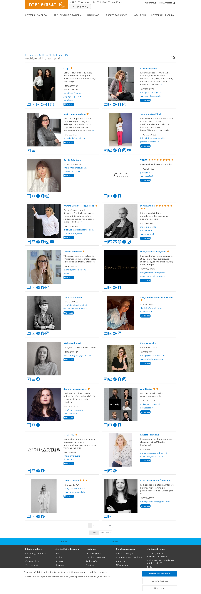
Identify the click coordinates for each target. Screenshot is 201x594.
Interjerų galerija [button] (36, 15)
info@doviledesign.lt (150, 92)
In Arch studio (147, 206)
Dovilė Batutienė (72, 160)
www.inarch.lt (147, 234)
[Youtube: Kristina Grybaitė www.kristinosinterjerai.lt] (52, 244)
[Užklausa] (29, 106)
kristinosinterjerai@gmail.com (79, 230)
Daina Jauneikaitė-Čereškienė (155, 480)
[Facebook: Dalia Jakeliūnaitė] (43, 335)
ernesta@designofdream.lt (153, 453)
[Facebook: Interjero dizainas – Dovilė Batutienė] (43, 198)
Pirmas (93, 533)
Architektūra (92, 561)
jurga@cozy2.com (73, 96)
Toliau (109, 525)
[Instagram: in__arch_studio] (129, 244)
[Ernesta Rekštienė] (120, 450)
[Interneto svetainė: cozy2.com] (43, 106)
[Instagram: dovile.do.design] (124, 106)
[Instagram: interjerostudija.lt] (47, 198)
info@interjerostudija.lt (75, 168)
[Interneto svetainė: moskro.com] (38, 289)
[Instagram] (47, 289)
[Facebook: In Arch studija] (124, 244)
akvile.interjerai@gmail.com (77, 355)
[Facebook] (43, 289)
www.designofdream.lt (151, 456)
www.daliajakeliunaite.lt (75, 309)
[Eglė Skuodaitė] (120, 358)
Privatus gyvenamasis (35, 553)
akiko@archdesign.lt (150, 404)
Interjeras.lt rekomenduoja (129, 557)
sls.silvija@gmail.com (151, 308)
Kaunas (59, 561)
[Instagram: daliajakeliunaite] (47, 335)
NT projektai (122, 565)
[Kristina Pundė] (44, 496)
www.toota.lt (146, 176)
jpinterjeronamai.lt (149, 142)
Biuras (28, 557)
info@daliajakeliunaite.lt (76, 305)
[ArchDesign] (120, 404)
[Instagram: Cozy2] (52, 106)
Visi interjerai (31, 565)
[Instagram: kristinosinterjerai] (47, 244)
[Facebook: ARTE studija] (38, 381)
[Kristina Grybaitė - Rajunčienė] (44, 221)
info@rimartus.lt (72, 456)
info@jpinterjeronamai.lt (152, 138)
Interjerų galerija (33, 549)
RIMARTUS (69, 435)
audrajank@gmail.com (75, 138)
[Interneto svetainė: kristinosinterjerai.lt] (38, 244)
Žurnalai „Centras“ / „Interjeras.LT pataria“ (157, 554)
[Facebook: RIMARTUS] (43, 473)
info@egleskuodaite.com (152, 355)
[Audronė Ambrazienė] (44, 129)
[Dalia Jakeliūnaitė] (44, 313)
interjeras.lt (30, 55)
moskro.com (70, 273)
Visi (57, 553)
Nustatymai (160, 588)
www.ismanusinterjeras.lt (152, 276)
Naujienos (91, 549)
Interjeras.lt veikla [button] (162, 15)
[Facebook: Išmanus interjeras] (120, 289)
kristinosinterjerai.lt (73, 233)
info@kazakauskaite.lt (74, 410)
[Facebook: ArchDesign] (120, 427)
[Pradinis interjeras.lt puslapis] (46, 4)
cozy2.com (69, 100)
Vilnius (58, 557)
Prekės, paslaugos (125, 549)
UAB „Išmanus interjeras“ (153, 251)
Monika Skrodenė (73, 251)
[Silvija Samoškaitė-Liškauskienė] (120, 313)
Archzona (140, 15)
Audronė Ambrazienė (75, 114)
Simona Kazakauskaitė (75, 389)
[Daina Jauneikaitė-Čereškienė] (120, 496)
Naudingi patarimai (95, 557)
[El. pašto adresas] (34, 106)
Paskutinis (105, 533)
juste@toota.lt (147, 172)
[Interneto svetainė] (115, 106)
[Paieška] (172, 58)
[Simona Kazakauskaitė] (44, 404)
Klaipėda (59, 565)
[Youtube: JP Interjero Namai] (129, 152)
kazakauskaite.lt (71, 413)
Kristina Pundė (71, 480)
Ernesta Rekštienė (149, 435)
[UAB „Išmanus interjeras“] (120, 267)
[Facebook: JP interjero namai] (120, 152)
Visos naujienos (93, 553)
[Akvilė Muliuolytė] (44, 358)
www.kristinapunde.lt (74, 492)
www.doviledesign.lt (150, 96)
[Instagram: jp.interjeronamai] (124, 152)
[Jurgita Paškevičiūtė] (120, 129)
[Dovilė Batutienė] (44, 175)
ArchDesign (146, 389)
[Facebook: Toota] (120, 198)
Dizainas (90, 565)
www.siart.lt (146, 311)
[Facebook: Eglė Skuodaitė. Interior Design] (120, 381)
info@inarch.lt (147, 230)
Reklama (64, 541)
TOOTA (143, 160)
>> (162, 84)
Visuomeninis (32, 561)
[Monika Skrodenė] (44, 267)
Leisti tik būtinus (160, 581)
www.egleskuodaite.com (152, 359)
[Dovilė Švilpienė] (120, 84)
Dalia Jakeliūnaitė (73, 297)
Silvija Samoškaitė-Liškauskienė (156, 297)
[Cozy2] (44, 84)
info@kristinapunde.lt (74, 488)
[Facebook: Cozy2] (47, 106)
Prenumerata (165, 3)
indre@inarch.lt (148, 227)
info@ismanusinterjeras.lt (153, 273)
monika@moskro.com (75, 270)
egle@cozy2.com (72, 93)
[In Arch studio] (120, 221)
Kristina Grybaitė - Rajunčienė (79, 206)
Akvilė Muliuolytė (72, 343)
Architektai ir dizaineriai (68, 15)
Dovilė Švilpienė (148, 68)
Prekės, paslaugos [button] (117, 15)
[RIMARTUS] (44, 450)
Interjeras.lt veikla (155, 549)
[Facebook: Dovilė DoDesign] (120, 106)
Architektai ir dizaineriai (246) (53, 55)
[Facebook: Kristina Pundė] (43, 518)
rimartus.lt (69, 459)
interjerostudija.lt (72, 171)
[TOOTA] (120, 175)
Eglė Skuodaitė (148, 343)
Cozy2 (67, 68)
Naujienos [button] (93, 15)
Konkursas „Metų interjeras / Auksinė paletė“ (160, 561)
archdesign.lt (146, 408)
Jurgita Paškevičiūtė (150, 114)
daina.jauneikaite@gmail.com (155, 501)
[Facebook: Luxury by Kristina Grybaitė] (43, 244)
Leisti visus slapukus (159, 573)
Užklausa (68, 104)
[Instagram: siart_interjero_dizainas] (120, 335)
